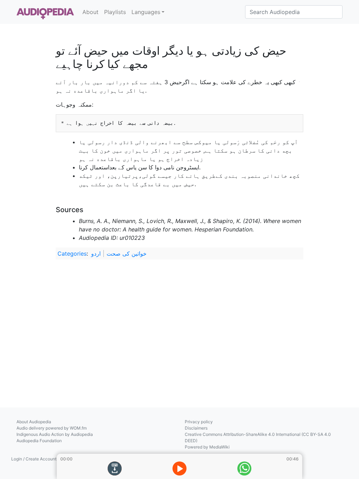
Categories (72, 253)
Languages (145, 11)
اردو (96, 253)
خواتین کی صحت (127, 253)
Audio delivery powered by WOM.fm (51, 428)
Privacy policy (199, 421)
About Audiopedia (33, 421)
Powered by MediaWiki (207, 447)
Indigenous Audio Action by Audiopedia (54, 434)
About (90, 11)
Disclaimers (196, 428)
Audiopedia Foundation (39, 440)
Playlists (115, 11)
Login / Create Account (33, 458)
